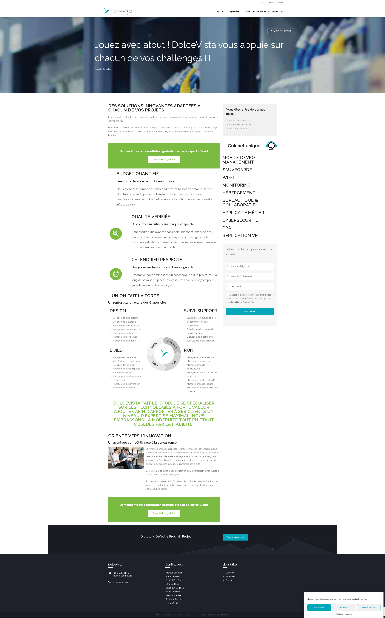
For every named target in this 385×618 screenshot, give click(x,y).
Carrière (271, 3)
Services (230, 573)
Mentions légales (199, 615)
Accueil (98, 69)
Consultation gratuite (164, 159)
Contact (280, 3)
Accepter (319, 607)
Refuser (344, 607)
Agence (262, 3)
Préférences (369, 607)
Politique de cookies (344, 614)
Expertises (231, 576)
